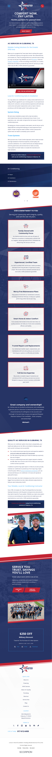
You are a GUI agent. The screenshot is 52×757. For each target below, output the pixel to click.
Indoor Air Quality (26, 690)
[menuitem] (19, 748)
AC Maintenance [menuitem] (12, 181)
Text (18, 646)
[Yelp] (30, 725)
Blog (26, 703)
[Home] (25, 6)
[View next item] (27, 200)
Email (25, 646)
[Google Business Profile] (26, 725)
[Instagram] (22, 725)
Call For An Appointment (26, 91)
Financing (26, 683)
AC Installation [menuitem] (11, 178)
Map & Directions (25, 718)
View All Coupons (32, 589)
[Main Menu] (9, 6)
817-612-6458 (23, 731)
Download (35, 646)
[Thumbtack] (38, 725)
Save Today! (26, 31)
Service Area (26, 699)
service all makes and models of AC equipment (22, 453)
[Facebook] (18, 725)
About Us (26, 680)
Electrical (26, 696)
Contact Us (18, 589)
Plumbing (26, 693)
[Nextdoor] (34, 725)
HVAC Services (26, 686)
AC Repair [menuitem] (10, 174)
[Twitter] (13, 725)
